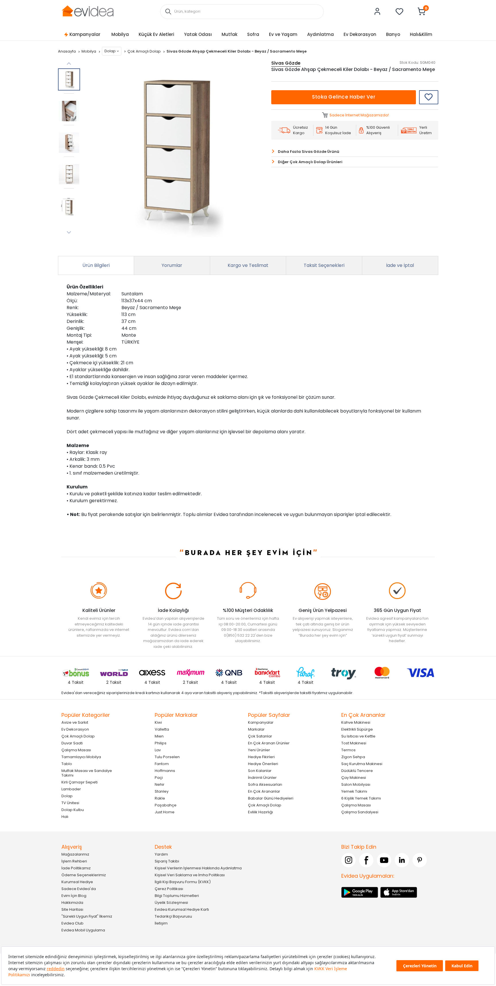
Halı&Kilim (421, 34)
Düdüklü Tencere (357, 770)
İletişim (161, 923)
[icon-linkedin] (402, 860)
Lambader (71, 789)
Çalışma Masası (76, 750)
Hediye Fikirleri (261, 757)
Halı (64, 816)
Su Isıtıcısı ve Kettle (358, 736)
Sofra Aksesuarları (265, 784)
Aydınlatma (320, 34)
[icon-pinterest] (419, 860)
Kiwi (158, 722)
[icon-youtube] (384, 860)
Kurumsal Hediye (77, 882)
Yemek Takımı (354, 791)
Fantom (162, 764)
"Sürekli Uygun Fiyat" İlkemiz (86, 916)
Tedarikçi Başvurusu (173, 916)
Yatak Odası (198, 34)
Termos (348, 750)
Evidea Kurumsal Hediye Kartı (182, 909)
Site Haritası (72, 909)
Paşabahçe (166, 805)
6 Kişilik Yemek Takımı (361, 798)
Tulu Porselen (167, 757)
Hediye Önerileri (263, 764)
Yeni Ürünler (259, 750)
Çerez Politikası (169, 888)
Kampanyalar (84, 34)
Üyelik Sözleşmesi (171, 902)
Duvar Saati (72, 743)
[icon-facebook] (366, 860)
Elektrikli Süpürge (357, 729)
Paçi (159, 777)
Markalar (256, 729)
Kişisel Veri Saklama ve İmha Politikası (190, 875)
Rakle (160, 798)
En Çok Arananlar (264, 791)
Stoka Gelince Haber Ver (343, 96)
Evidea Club (72, 923)
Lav (158, 750)
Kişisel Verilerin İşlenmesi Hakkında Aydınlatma (198, 868)
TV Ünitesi (70, 803)
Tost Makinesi (353, 743)
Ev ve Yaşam (283, 34)
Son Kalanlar (260, 770)
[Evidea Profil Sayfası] (377, 11)
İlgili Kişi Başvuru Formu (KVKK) (183, 882)
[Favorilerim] (399, 11)
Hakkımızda (72, 902)
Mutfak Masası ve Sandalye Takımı (86, 773)
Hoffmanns (165, 770)
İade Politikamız (76, 868)
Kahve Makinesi (355, 722)
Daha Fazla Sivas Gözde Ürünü (308, 151)
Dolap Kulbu (72, 809)
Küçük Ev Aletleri (156, 34)
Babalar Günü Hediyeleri (270, 798)
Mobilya (120, 34)
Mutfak (229, 34)
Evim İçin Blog (73, 895)
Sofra (253, 34)
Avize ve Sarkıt (74, 722)
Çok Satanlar (260, 736)
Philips (160, 743)
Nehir (159, 784)
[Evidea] (87, 11)
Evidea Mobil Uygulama (83, 930)
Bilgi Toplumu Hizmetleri (177, 895)
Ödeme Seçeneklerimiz (83, 875)
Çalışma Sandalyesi (359, 812)
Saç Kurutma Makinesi (361, 764)
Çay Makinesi (353, 777)
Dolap (110, 51)
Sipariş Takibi (167, 861)
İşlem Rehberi (74, 861)
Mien (159, 736)
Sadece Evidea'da (78, 888)
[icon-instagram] (348, 860)
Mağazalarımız (75, 854)
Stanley (161, 791)
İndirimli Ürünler (262, 777)
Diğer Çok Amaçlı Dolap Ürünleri (310, 162)
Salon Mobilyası (355, 784)
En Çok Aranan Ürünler (269, 743)
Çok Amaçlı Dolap (144, 51)
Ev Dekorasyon (360, 34)
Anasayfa (67, 51)
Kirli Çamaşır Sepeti (79, 782)
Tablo (66, 764)
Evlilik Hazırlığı (260, 812)
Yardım (161, 854)
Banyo (393, 34)
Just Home (165, 812)
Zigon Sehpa (353, 757)
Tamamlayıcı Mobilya (81, 757)
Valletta (162, 729)
